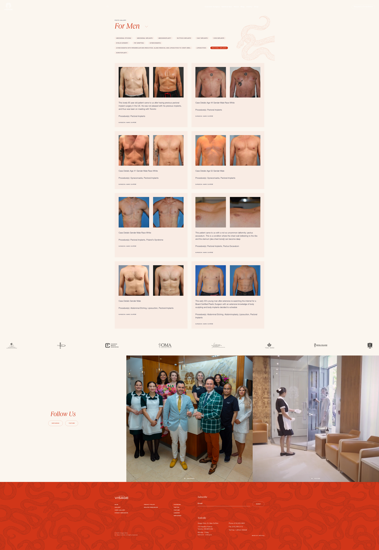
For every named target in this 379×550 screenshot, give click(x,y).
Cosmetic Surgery (212, 7)
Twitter (176, 507)
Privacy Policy (149, 504)
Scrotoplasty (121, 52)
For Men (128, 27)
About (236, 7)
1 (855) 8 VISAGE (241, 530)
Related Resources (151, 507)
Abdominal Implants (144, 38)
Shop (256, 7)
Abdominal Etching (123, 38)
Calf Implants (202, 38)
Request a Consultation (363, 7)
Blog (242, 7)
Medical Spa (227, 7)
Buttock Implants (184, 38)
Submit (258, 504)
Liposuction (201, 48)
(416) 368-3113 (237, 527)
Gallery (249, 7)
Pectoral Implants (219, 48)
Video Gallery (120, 510)
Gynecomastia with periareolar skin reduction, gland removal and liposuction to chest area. (153, 48)
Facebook (177, 504)
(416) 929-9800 (239, 523)
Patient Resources (121, 513)
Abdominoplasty (165, 38)
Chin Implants (219, 38)
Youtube (72, 423)
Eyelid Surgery (122, 43)
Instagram (55, 423)
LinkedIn (177, 513)
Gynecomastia (155, 43)
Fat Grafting (139, 43)
